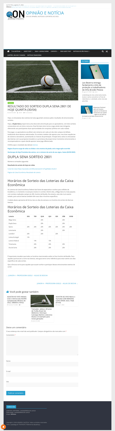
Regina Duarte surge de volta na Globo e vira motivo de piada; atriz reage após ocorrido (39, 149)
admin (95, 92)
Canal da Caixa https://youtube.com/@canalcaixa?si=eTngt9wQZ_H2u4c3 (32, 169)
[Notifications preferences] (3, 426)
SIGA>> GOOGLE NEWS (42, 51)
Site (7, 382)
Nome (8, 361)
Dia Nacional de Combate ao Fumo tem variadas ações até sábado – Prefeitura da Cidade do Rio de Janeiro (44, 7)
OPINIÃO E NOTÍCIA (45, 13)
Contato (54, 51)
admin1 (21, 112)
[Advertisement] (57, 35)
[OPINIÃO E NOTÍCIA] (8, 51)
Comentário (11, 335)
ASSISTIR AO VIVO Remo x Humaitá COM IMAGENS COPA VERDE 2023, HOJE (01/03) (65, 300)
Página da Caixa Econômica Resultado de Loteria (24, 172)
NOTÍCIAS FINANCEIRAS (34, 55)
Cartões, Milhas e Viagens (16, 55)
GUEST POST (27, 51)
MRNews (13, 414)
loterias (35, 145)
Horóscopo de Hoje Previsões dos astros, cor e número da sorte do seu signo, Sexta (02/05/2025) (41, 152)
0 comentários (28, 112)
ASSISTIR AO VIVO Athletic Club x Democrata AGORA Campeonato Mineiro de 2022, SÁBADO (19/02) (17, 300)
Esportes (11, 103)
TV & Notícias (15, 51)
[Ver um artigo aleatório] (107, 51)
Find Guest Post (65, 51)
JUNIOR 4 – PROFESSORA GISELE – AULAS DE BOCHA (27, 275)
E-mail (8, 371)
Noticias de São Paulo (80, 51)
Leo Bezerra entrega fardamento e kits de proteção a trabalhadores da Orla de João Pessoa (93, 86)
